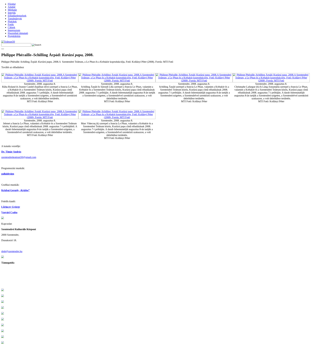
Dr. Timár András (11, 151)
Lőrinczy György (10, 206)
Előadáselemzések (17, 15)
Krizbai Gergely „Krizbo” (15, 190)
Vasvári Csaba (9, 212)
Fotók (11, 24)
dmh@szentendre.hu (11, 251)
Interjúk (12, 12)
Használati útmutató (18, 33)
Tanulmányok (15, 18)
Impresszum (14, 30)
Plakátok (12, 21)
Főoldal (12, 4)
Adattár (11, 7)
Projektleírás (14, 36)
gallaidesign (7, 173)
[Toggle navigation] (2, 48)
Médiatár (12, 9)
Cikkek (11, 27)
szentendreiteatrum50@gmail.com (18, 157)
